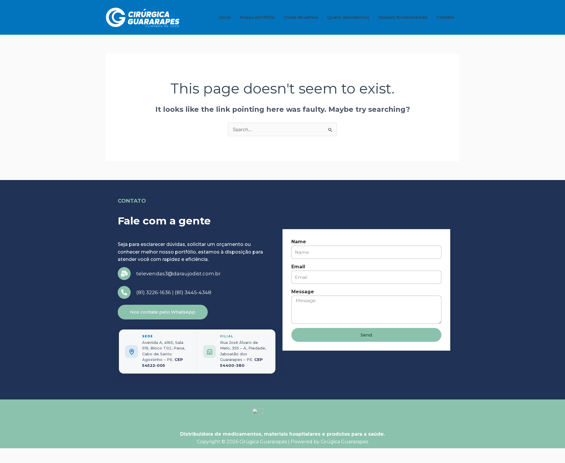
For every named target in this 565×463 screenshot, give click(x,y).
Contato (445, 17)
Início (224, 17)
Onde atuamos (301, 17)
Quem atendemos (348, 17)
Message (302, 291)
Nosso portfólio (257, 17)
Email (298, 266)
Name (298, 241)
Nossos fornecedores (403, 17)
